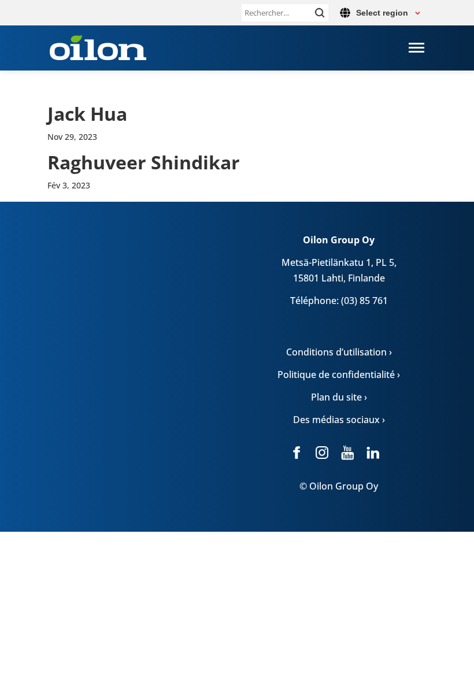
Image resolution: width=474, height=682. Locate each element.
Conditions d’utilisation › (339, 352)
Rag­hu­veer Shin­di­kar (143, 162)
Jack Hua (87, 113)
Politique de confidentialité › (338, 374)
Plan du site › (339, 397)
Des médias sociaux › (339, 419)
